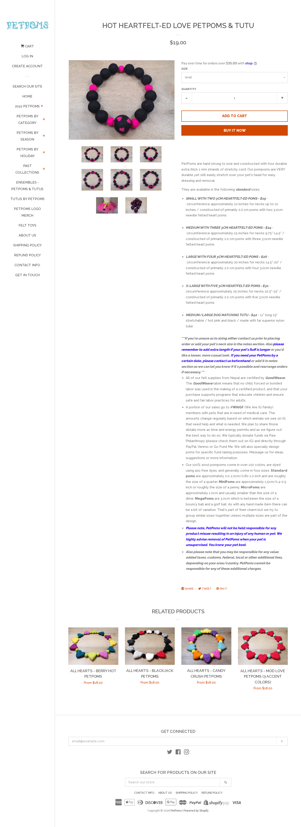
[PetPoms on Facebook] (178, 753)
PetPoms (176, 810)
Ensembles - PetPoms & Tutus (27, 185)
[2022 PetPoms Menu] (42, 106)
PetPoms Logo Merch (27, 212)
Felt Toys (27, 225)
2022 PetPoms (27, 106)
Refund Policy (27, 255)
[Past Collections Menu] (44, 169)
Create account (27, 66)
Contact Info (27, 265)
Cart (29, 46)
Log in (27, 56)
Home (27, 96)
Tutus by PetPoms (27, 199)
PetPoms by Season (27, 136)
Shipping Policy (27, 245)
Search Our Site (27, 86)
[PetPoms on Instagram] (186, 753)
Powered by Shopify (196, 810)
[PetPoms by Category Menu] (44, 119)
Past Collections (27, 169)
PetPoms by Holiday (27, 152)
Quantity (188, 89)
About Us (27, 235)
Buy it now (235, 130)
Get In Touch (27, 275)
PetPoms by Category (27, 119)
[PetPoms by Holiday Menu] (44, 153)
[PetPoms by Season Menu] (44, 136)
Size (184, 68)
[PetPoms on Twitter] (169, 753)
